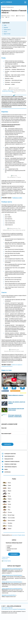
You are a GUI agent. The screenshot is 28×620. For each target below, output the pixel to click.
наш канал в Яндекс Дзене (18, 535)
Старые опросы (6, 557)
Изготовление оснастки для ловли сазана (16, 409)
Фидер (8, 547)
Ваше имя (3, 428)
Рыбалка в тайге (17, 197)
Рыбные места (7, 29)
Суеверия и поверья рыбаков (11, 461)
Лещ (9, 509)
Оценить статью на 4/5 (24, 392)
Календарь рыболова (10, 453)
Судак (9, 485)
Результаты (5, 558)
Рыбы (5, 25)
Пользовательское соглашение (9, 609)
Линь (9, 507)
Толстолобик (11, 517)
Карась (9, 499)
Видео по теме (7, 33)
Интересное (7, 472)
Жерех (9, 490)
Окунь (9, 482)
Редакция (10, 607)
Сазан (9, 504)
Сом (9, 493)
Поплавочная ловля (12, 548)
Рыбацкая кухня (8, 458)
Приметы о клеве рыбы (10, 464)
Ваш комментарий (6, 433)
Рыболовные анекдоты (10, 466)
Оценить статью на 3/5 (23, 392)
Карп (9, 501)
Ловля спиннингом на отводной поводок (12, 568)
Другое (9, 550)
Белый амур (11, 515)
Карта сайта (4, 607)
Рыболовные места (9, 456)
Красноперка (11, 520)
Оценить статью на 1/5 (20, 392)
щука (9, 488)
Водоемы (6, 27)
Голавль (10, 526)
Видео (6, 469)
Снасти (5, 31)
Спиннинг (9, 545)
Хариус (9, 528)
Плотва (10, 512)
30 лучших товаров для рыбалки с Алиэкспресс (15, 415)
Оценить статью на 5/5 (25, 392)
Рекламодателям (21, 609)
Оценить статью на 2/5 (22, 392)
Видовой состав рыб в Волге (9, 595)
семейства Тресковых (7, 91)
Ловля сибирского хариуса (15, 395)
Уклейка (10, 523)
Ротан (9, 496)
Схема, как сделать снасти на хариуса (16, 402)
